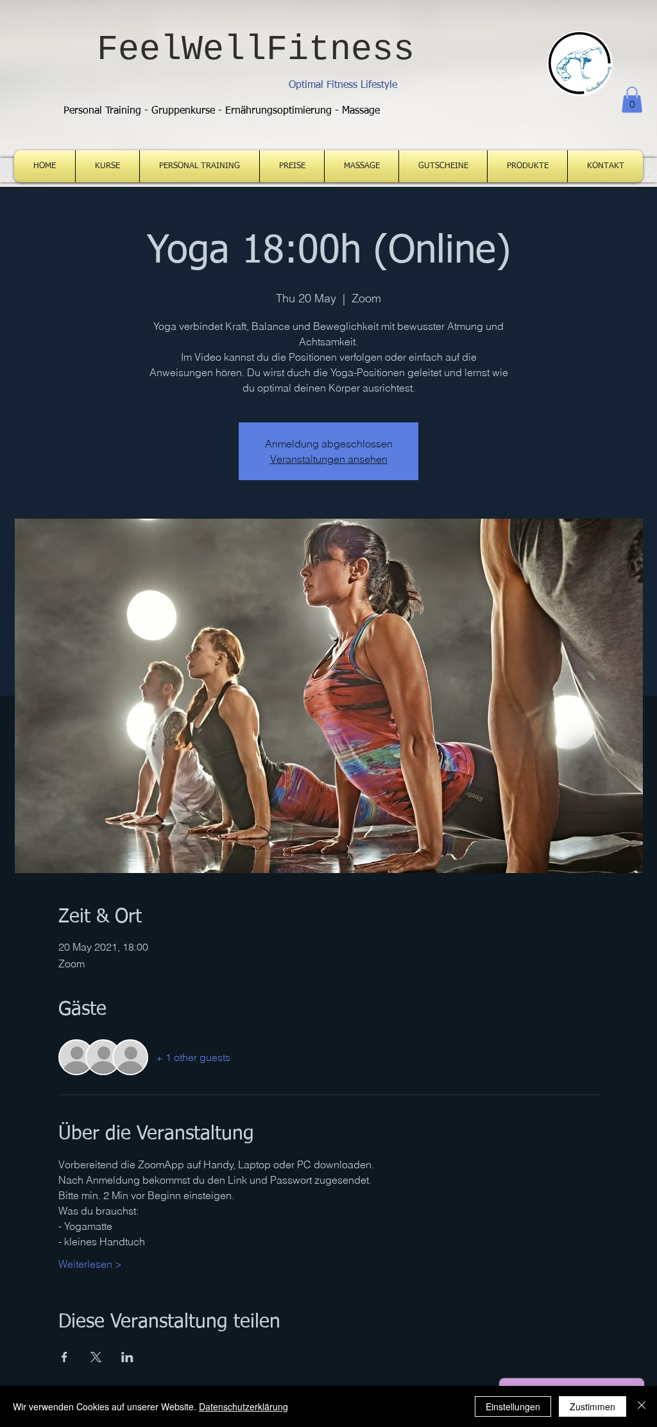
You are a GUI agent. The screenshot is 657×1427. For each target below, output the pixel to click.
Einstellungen (513, 1406)
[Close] (641, 1406)
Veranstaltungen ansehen (329, 459)
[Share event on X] (96, 1357)
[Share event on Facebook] (64, 1357)
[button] (632, 100)
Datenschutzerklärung (243, 1406)
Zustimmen (592, 1406)
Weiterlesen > (90, 1264)
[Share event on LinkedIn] (127, 1357)
